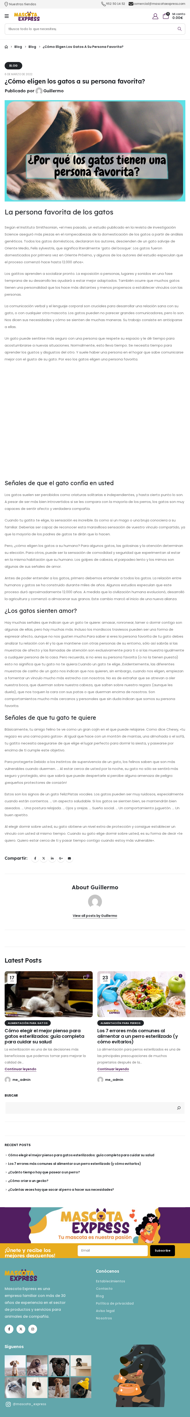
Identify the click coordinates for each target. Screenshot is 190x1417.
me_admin (21, 1079)
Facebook (35, 858)
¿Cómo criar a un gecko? (28, 1180)
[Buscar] (179, 29)
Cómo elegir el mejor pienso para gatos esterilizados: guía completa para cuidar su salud (44, 1036)
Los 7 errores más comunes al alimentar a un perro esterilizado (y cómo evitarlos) (137, 1036)
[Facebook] (9, 1329)
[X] (20, 1329)
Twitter (44, 858)
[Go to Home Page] (6, 46)
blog (13, 66)
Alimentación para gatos (28, 1023)
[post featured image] (49, 994)
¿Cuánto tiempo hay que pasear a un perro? (44, 1172)
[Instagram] (32, 1329)
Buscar (11, 1095)
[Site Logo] (27, 16)
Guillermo (53, 90)
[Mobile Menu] (7, 16)
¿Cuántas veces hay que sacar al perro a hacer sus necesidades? (61, 1189)
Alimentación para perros (121, 1023)
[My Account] (155, 16)
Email (69, 858)
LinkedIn (52, 858)
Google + (61, 858)
